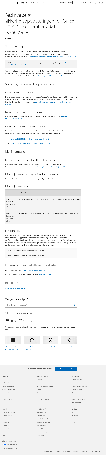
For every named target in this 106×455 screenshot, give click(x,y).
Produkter (46, 3)
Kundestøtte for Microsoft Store (45, 386)
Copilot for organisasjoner (9, 386)
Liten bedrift (5, 435)
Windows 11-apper (7, 399)
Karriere (74, 412)
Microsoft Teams (6, 432)
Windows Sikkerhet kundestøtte (35, 270)
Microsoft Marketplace (42, 425)
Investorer (74, 422)
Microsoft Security (44, 274)
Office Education (76, 392)
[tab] (12, 320)
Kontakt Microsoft (47, 451)
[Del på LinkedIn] (10, 283)
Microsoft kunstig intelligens (9, 412)
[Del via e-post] (15, 283)
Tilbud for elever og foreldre (79, 399)
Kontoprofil (39, 379)
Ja (60, 369)
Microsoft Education (77, 379)
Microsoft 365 (30, 3)
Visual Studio (40, 435)
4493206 (67, 179)
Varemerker (76, 451)
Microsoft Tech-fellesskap (43, 422)
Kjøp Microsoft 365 (66, 3)
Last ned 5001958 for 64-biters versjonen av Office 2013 (31, 143)
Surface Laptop (6, 383)
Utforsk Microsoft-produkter (9, 396)
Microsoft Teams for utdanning (79, 386)
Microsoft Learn (41, 415)
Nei (72, 369)
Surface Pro (5, 379)
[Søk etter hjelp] (96, 2)
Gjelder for (10, 38)
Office (38, 3)
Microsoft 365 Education (78, 389)
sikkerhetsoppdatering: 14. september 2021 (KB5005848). (47, 167)
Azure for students (76, 402)
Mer (54, 3)
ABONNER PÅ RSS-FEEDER (16, 288)
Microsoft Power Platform (43, 428)
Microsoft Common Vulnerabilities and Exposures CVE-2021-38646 (52, 57)
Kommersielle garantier (43, 399)
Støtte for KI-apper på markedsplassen (46, 419)
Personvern (57, 451)
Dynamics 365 (6, 422)
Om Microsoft (75, 415)
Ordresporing (40, 392)
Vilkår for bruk (66, 451)
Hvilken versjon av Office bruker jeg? (48, 76)
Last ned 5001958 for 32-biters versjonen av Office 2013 (31, 139)
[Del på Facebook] (6, 283)
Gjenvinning (40, 396)
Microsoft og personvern (78, 419)
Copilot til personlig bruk (8, 389)
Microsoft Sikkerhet (50, 347)
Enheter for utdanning (77, 383)
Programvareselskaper (42, 432)
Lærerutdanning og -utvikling (79, 396)
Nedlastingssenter (41, 383)
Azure (3, 419)
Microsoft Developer (42, 412)
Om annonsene (85, 451)
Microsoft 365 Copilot (7, 428)
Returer (39, 389)
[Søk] (74, 305)
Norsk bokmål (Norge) (11, 441)
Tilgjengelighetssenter (69, 347)
